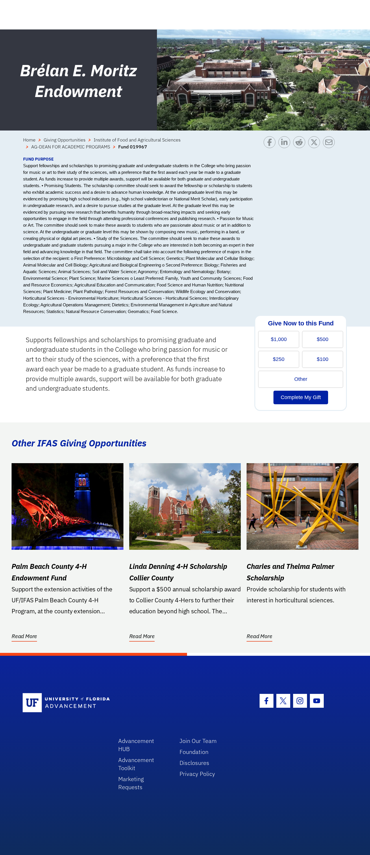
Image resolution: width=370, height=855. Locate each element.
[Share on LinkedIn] (285, 146)
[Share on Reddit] (300, 146)
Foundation (194, 752)
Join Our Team (198, 741)
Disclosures (194, 763)
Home (29, 140)
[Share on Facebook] (271, 146)
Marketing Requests (131, 783)
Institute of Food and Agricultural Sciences (137, 140)
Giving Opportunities (65, 140)
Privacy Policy (197, 774)
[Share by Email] (330, 146)
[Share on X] (315, 146)
